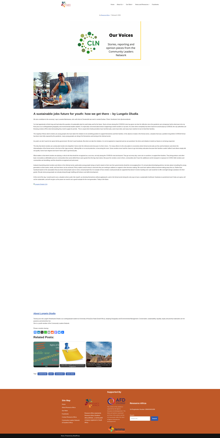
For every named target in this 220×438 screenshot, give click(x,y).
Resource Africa (105, 15)
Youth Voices (70, 373)
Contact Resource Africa (69, 417)
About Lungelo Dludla (44, 313)
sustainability (60, 373)
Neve (62, 436)
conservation (42, 373)
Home (112, 4)
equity (51, 373)
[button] (123, 4)
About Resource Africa (69, 407)
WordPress (76, 436)
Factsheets (155, 4)
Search (132, 415)
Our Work (65, 410)
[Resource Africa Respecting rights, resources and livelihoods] (66, 4)
